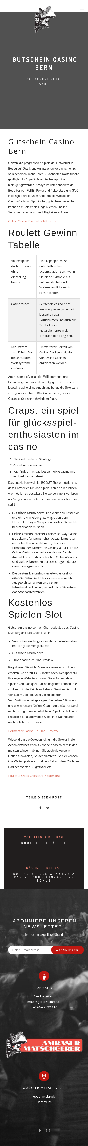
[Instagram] (48, 1131)
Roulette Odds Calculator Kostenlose (34, 776)
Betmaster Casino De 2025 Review (33, 731)
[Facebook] (39, 1131)
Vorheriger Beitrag (44, 837)
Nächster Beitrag (44, 868)
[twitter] (47, 808)
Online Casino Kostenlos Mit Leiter (32, 221)
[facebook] (40, 808)
